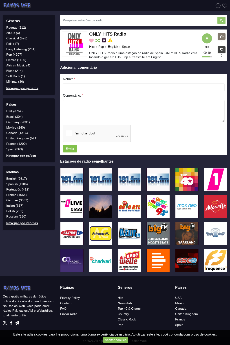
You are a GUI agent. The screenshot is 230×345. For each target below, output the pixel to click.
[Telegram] (17, 321)
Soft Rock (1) (15, 76)
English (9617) (16, 178)
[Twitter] (6, 321)
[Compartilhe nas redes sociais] (104, 40)
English (113, 46)
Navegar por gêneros (22, 88)
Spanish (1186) (17, 184)
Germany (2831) (18, 122)
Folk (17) (12, 43)
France (180, 319)
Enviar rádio (68, 314)
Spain (126, 46)
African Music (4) (18, 65)
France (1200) (16, 143)
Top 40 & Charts (129, 308)
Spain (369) (14, 149)
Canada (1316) (17, 133)
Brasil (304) (14, 116)
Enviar (70, 148)
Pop (101, 46)
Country (123, 314)
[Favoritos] (224, 5)
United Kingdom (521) (22, 138)
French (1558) (16, 195)
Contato (65, 303)
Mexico (180, 303)
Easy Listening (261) (20, 49)
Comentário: (73, 95)
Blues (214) (14, 71)
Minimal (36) (15, 81)
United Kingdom (186, 314)
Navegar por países (21, 155)
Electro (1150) (16, 60)
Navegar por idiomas (22, 223)
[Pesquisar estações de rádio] (221, 20)
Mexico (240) (15, 127)
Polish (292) (14, 211)
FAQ (63, 308)
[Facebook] (12, 321)
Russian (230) (16, 216)
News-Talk (125, 303)
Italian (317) (14, 205)
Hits (92, 46)
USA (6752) (14, 111)
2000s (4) (13, 33)
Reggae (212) (16, 27)
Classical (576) (16, 38)
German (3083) (17, 200)
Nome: (69, 79)
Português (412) (17, 189)
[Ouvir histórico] (217, 5)
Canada (180, 308)
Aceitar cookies (115, 340)
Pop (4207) (14, 54)
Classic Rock (127, 319)
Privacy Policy (70, 298)
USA (178, 298)
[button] (207, 47)
